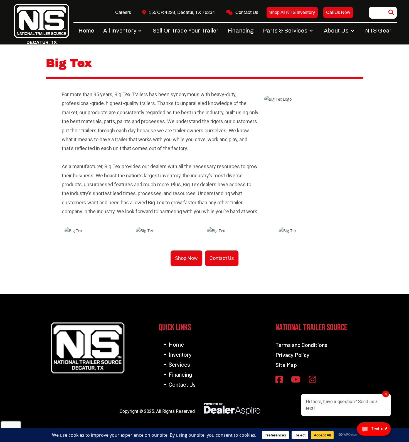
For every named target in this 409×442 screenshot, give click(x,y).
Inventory (180, 354)
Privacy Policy (292, 354)
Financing (180, 374)
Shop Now (186, 258)
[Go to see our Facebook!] (279, 379)
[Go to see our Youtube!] (295, 379)
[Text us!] (374, 430)
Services (179, 364)
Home (176, 344)
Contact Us (222, 258)
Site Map (286, 364)
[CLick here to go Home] (88, 348)
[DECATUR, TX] (41, 21)
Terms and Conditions (301, 344)
